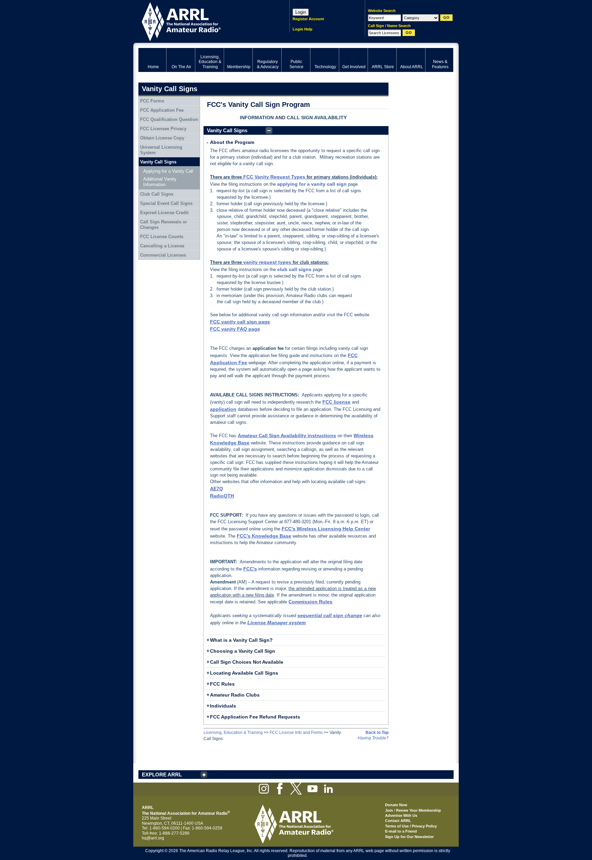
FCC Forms (152, 100)
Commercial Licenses (163, 255)
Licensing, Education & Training (233, 732)
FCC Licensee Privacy (163, 128)
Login (300, 12)
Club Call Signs (156, 194)
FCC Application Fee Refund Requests (255, 717)
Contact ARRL (398, 821)
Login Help (302, 29)
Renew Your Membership (418, 810)
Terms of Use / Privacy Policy (411, 826)
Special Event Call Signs (166, 203)
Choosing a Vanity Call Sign (242, 651)
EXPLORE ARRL (162, 774)
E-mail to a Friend (401, 831)
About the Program (232, 142)
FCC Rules (222, 684)
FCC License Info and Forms (296, 732)
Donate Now (396, 805)
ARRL (205, 21)
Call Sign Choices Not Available (246, 662)
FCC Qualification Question (169, 119)
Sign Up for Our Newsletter (409, 837)
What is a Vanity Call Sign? (241, 640)
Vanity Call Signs (227, 130)
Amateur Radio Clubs (235, 695)
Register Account (308, 19)
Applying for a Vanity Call (168, 171)
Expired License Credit (164, 212)
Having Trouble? (373, 738)
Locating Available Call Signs (244, 673)
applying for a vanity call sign (312, 184)
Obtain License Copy (162, 137)
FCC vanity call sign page (240, 321)
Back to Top (377, 732)
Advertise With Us (401, 815)
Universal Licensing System (161, 150)
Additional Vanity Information (159, 181)
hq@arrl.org (153, 838)
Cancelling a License (162, 245)
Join (389, 810)
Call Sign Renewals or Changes (163, 224)
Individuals (223, 706)
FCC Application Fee (162, 110)
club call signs (294, 269)
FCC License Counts (161, 236)
